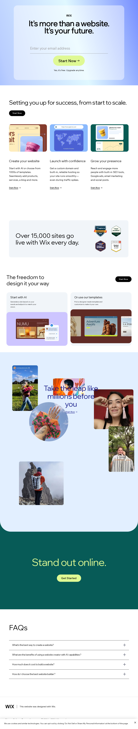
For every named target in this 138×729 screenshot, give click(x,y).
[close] (135, 722)
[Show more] (69, 645)
